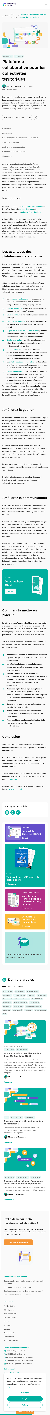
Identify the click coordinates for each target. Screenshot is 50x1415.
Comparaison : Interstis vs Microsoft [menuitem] (17, 1295)
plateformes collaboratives (32, 206)
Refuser (25, 1405)
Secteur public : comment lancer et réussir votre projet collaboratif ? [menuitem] (24, 1282)
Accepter (25, 1399)
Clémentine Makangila (16, 1137)
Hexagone (28, 1010)
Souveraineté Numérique (34, 1006)
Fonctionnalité (7, 991)
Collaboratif (7, 1006)
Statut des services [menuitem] (11, 1340)
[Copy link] (36, 117)
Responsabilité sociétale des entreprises (16, 999)
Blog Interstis (14, 15)
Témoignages (42, 995)
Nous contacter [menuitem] (9, 1333)
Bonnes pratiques (32, 991)
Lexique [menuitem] (7, 1329)
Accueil (5, 16)
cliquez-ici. (13, 779)
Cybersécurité (34, 1003)
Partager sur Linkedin (13, 117)
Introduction (7, 133)
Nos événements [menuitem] (10, 1314)
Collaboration (7, 56)
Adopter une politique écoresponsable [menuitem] (18, 1287)
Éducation (6, 1010)
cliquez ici (10, 1387)
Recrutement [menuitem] (9, 1337)
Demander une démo (25, 1412)
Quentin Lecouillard (13, 86)
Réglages (25, 1392)
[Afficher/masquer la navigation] (46, 4)
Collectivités (19, 56)
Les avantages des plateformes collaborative (20, 138)
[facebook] (12, 812)
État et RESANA (37, 999)
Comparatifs (7, 1003)
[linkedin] (7, 812)
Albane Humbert (14, 1077)
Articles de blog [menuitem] (9, 1306)
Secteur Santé (17, 1010)
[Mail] (29, 117)
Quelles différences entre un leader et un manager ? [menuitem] (23, 1291)
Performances (18, 1006)
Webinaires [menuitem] (8, 1325)
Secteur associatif (40, 1010)
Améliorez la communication (13, 147)
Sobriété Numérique (20, 1003)
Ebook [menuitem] (6, 1321)
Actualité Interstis (19, 995)
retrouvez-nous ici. (16, 789)
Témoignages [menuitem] (9, 1310)
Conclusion (7, 156)
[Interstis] (9, 4)
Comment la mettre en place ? (14, 151)
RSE (4, 1014)
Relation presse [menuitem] (10, 1318)
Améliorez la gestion (10, 142)
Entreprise (31, 995)
